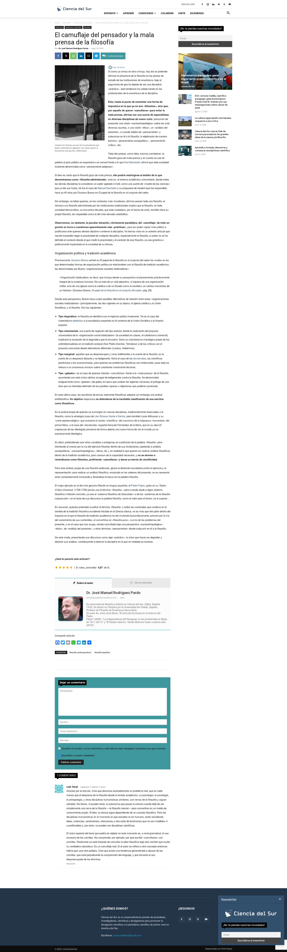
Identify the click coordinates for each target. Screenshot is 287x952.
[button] (228, 13)
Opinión (87, 27)
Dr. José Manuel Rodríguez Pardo (73, 48)
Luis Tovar (72, 786)
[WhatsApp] (73, 56)
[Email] (88, 56)
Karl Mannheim (132, 162)
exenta (133, 520)
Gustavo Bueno (79, 260)
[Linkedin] (213, 4)
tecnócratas (139, 358)
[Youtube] (229, 4)
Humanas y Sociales (83, 22)
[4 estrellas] (67, 567)
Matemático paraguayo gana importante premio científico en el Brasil (203, 79)
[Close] (280, 899)
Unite (181, 13)
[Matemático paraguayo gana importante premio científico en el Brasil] (205, 71)
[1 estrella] (56, 567)
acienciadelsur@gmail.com (127, 935)
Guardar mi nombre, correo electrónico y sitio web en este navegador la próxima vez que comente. (114, 748)
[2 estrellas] (60, 567)
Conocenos (146, 13)
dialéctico (78, 320)
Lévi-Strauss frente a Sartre (109, 416)
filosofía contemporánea (80, 652)
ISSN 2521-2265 (188, 4)
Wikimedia (81, 151)
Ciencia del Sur (188, 86)
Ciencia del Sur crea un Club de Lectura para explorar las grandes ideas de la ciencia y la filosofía (212, 134)
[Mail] (218, 4)
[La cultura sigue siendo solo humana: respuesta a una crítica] (185, 121)
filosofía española (102, 652)
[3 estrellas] (63, 567)
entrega (141, 71)
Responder (70, 863)
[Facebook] (202, 4)
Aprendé (128, 13)
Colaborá (167, 13)
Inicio (57, 22)
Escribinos (197, 13)
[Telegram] (96, 56)
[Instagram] (207, 4)
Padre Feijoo (138, 485)
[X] (224, 4)
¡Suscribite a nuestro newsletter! (77, 755)
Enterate (110, 13)
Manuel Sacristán (107, 188)
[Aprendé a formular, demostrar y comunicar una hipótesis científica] (185, 151)
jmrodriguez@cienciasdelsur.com (101, 597)
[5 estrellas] (71, 567)
